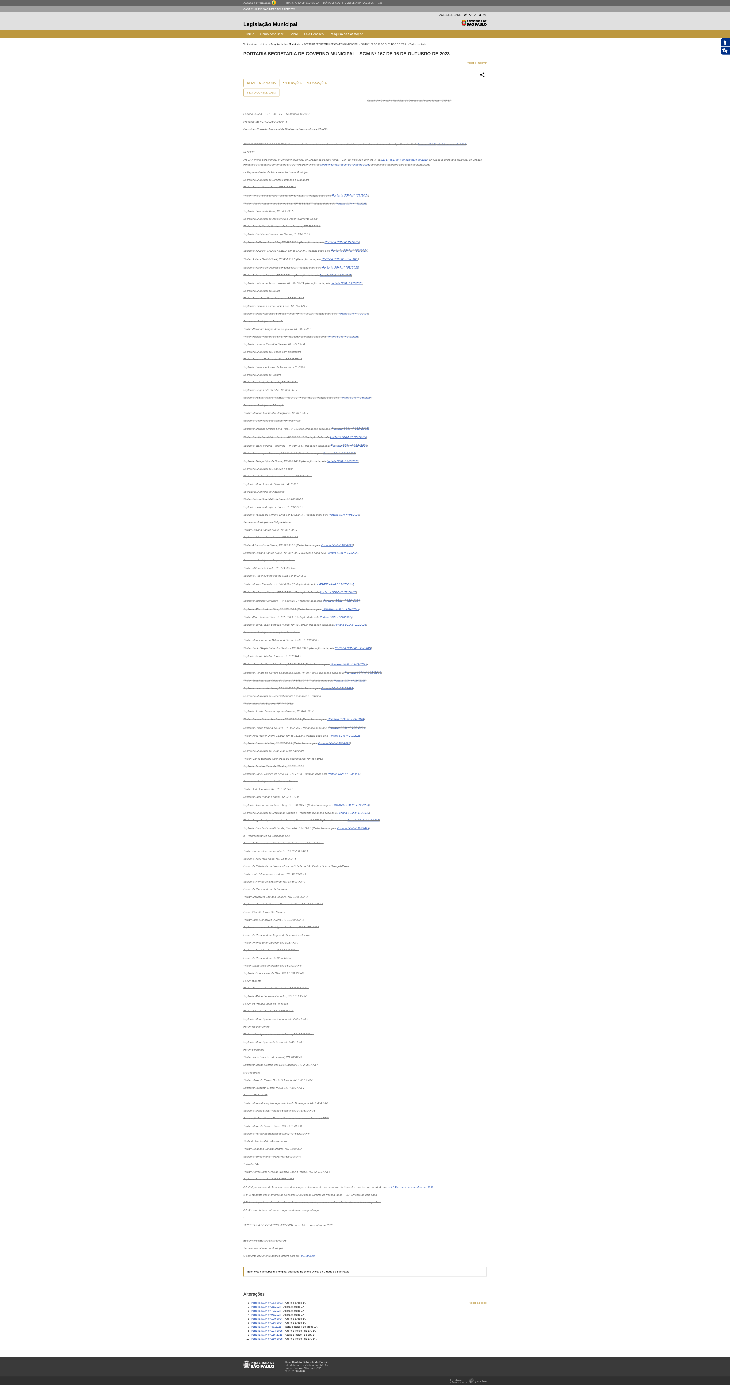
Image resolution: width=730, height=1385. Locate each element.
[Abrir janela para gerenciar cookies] (484, 14)
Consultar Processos (359, 3)
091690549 (308, 1255)
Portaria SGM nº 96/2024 (344, 514)
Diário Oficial (331, 3)
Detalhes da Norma (261, 82)
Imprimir (482, 62)
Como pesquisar (271, 34)
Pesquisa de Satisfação (346, 34)
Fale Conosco (314, 34)
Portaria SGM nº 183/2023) (350, 428)
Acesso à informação (257, 2)
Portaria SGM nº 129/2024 (350, 195)
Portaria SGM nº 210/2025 (335, 275)
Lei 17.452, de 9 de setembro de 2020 (404, 159)
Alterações (293, 82)
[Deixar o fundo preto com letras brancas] (480, 14)
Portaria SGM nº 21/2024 (342, 242)
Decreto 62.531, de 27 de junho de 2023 (344, 164)
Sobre (294, 34)
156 (380, 3)
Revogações (317, 82)
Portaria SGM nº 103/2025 (339, 259)
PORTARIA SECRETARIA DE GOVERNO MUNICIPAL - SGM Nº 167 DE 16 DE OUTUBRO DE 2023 (355, 44)
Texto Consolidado (261, 92)
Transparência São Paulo (302, 3)
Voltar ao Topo (478, 1302)
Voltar (470, 62)
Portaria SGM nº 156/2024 (349, 250)
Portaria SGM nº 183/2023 (267, 1302)
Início (250, 34)
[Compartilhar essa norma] (482, 76)
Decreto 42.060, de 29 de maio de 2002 (442, 144)
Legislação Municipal (270, 24)
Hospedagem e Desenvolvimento (468, 1380)
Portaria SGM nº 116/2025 (340, 609)
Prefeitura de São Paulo (474, 25)
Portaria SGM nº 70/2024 (353, 313)
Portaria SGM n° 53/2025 (351, 203)
